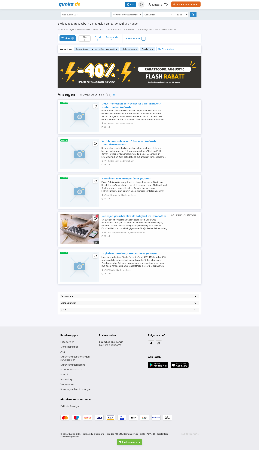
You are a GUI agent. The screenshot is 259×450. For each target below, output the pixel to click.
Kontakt (64, 374)
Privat (97, 38)
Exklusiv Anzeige (69, 406)
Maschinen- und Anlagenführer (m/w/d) (125, 178)
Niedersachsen (128, 49)
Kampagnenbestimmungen (75, 389)
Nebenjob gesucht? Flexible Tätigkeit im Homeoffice (133, 216)
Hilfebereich (67, 341)
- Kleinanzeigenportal (111, 343)
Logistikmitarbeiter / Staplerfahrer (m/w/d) (129, 253)
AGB (63, 351)
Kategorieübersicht (71, 369)
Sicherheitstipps (69, 346)
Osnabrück (146, 49)
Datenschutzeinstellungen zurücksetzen (75, 358)
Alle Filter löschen (166, 49)
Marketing (66, 379)
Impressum (67, 384)
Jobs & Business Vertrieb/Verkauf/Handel (95, 49)
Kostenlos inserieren (187, 4)
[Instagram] (159, 343)
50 (114, 94)
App (132, 4)
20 (108, 94)
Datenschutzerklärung (72, 364)
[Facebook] (151, 343)
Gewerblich (112, 38)
